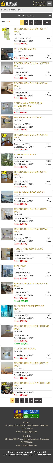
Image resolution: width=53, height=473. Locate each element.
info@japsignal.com (29, 432)
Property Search (15, 10)
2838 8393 (28, 442)
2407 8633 (28, 429)
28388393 (41, 5)
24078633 (41, 2)
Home (3, 10)
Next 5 (47, 22)
